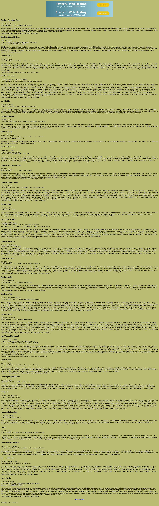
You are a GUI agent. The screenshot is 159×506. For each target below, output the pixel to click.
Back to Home (79, 499)
